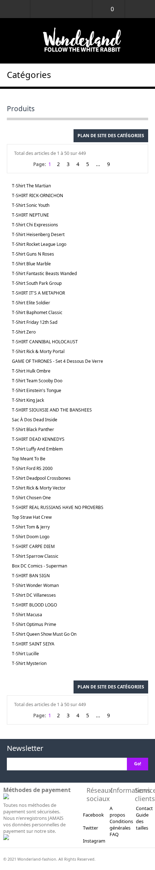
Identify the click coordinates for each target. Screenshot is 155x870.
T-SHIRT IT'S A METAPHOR (38, 293)
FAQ (114, 834)
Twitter (90, 828)
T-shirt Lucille (25, 654)
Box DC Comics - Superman (39, 566)
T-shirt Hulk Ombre (31, 371)
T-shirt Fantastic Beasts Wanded (44, 273)
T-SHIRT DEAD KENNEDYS (38, 439)
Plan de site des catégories (111, 135)
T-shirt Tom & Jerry (31, 527)
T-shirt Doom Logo (30, 537)
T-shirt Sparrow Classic (35, 556)
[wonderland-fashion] (77, 40)
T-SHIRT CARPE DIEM (33, 546)
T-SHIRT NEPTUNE (30, 215)
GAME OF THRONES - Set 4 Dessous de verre (57, 361)
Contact (144, 808)
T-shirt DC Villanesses (34, 595)
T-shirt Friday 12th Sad (34, 322)
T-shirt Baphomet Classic (37, 312)
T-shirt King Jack (28, 400)
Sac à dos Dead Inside (34, 420)
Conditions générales (121, 824)
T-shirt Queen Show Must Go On (44, 634)
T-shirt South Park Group (37, 283)
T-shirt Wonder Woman (35, 585)
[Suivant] (119, 164)
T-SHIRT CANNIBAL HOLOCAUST (45, 342)
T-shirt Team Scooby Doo (37, 381)
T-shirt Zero (24, 332)
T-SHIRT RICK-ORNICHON (37, 195)
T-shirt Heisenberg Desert (38, 234)
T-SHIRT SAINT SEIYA (33, 644)
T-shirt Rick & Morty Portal (38, 351)
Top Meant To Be (28, 459)
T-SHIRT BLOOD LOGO (34, 605)
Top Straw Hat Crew (32, 517)
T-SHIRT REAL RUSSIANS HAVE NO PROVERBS (57, 507)
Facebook (93, 815)
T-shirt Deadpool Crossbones (41, 478)
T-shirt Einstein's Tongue (36, 390)
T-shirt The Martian (31, 186)
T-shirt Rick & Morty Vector (39, 488)
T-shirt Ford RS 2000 (32, 468)
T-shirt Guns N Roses (33, 254)
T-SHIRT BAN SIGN (31, 576)
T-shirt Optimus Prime (34, 624)
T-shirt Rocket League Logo (39, 244)
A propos (117, 811)
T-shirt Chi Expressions (35, 225)
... (98, 164)
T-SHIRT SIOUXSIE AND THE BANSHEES (52, 410)
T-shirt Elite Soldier (31, 303)
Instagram (94, 841)
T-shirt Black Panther (33, 429)
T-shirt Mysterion (29, 663)
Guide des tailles (142, 821)
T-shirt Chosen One (31, 498)
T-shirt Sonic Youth (30, 205)
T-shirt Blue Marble (31, 264)
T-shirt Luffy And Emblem (37, 449)
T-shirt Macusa (27, 615)
